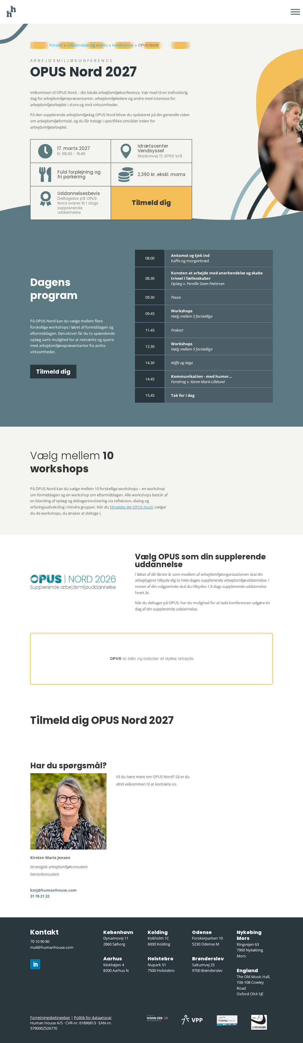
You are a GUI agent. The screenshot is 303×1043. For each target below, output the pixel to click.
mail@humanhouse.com (51, 947)
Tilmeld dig (151, 202)
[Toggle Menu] (295, 11)
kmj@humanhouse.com (53, 890)
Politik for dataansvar (93, 1017)
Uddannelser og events (87, 45)
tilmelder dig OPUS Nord (131, 507)
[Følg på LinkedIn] (35, 964)
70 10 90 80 (39, 941)
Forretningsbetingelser (50, 1017)
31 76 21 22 (39, 896)
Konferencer (123, 45)
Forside (55, 45)
